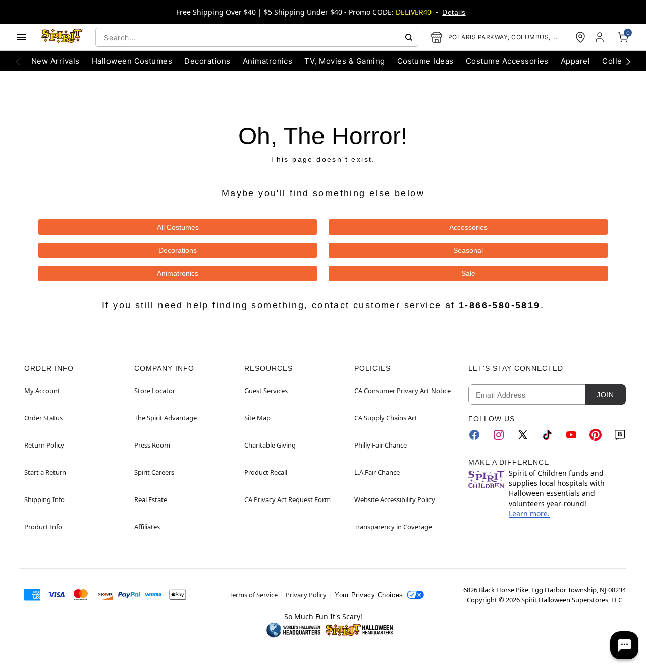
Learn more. (529, 513)
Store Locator (154, 390)
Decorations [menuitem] (207, 61)
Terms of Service (253, 594)
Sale (468, 273)
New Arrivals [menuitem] (55, 61)
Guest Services (266, 390)
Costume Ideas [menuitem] (425, 61)
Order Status (43, 417)
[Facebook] (474, 435)
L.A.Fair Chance (377, 472)
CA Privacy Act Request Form (287, 499)
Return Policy (44, 445)
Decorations (177, 250)
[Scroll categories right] (628, 61)
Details (453, 12)
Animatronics (177, 273)
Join (605, 395)
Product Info (43, 526)
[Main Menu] (21, 37)
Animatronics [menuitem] (268, 61)
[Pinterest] (595, 435)
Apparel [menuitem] (575, 61)
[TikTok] (547, 435)
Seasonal (468, 250)
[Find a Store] (580, 37)
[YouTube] (571, 435)
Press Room (152, 445)
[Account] (600, 37)
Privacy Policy (306, 594)
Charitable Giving (270, 445)
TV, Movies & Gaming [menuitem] (344, 61)
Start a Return (45, 472)
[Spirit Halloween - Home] (62, 37)
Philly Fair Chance (380, 445)
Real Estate (150, 499)
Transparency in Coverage (393, 526)
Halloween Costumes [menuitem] (132, 61)
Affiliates (147, 526)
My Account (42, 390)
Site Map (257, 417)
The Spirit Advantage (165, 417)
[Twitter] (523, 435)
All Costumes (178, 227)
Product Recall (265, 472)
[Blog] (620, 435)
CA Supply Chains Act (385, 417)
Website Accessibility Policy (394, 499)
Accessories (468, 227)
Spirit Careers (154, 472)
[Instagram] (499, 435)
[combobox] (257, 37)
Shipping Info (44, 499)
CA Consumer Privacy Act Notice (402, 390)
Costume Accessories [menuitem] (507, 61)
